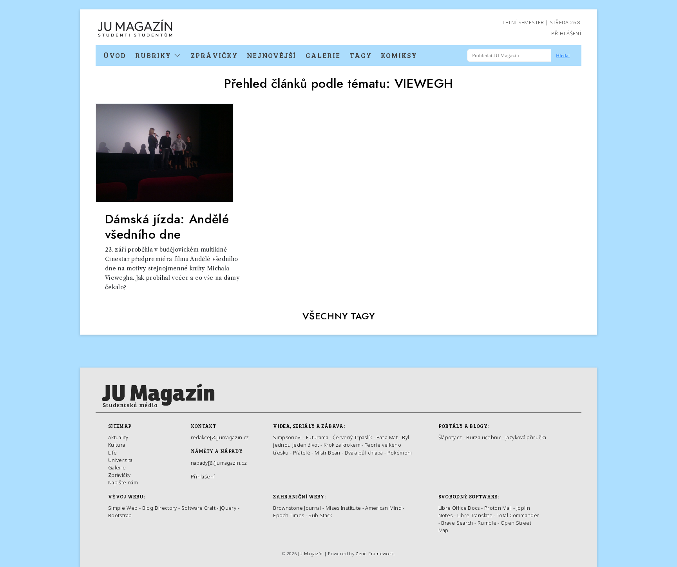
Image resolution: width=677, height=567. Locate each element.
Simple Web (123, 507)
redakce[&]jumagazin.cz (220, 437)
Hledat (563, 55)
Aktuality (118, 437)
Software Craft (198, 507)
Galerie (323, 55)
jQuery (228, 507)
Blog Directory (159, 507)
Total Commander (518, 515)
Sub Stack (320, 515)
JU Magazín (310, 553)
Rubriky (154, 55)
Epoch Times (288, 515)
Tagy (360, 55)
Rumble (487, 522)
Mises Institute (343, 507)
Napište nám (123, 482)
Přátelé (302, 452)
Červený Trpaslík (352, 437)
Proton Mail (498, 507)
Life (112, 452)
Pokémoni (399, 452)
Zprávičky (214, 55)
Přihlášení (566, 33)
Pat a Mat (387, 437)
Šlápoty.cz (450, 437)
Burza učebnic (483, 437)
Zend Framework (374, 553)
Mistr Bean (327, 452)
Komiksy (399, 55)
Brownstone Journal (297, 507)
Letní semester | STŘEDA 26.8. (542, 22)
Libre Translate (474, 515)
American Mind (383, 507)
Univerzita (120, 460)
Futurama (317, 437)
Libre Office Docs (459, 507)
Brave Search (457, 522)
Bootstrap (120, 515)
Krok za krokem (342, 444)
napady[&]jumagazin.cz (219, 462)
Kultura (116, 444)
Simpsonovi (287, 437)
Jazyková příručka (525, 437)
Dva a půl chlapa (364, 452)
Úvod (114, 55)
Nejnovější (271, 55)
